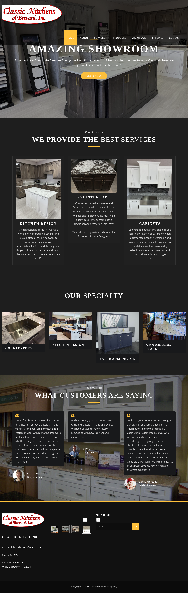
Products (119, 38)
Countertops (94, 197)
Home (70, 38)
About (84, 38)
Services (99, 38)
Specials (157, 38)
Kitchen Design (38, 224)
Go (135, 526)
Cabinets (150, 224)
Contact (174, 38)
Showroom (139, 38)
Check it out (94, 84)
